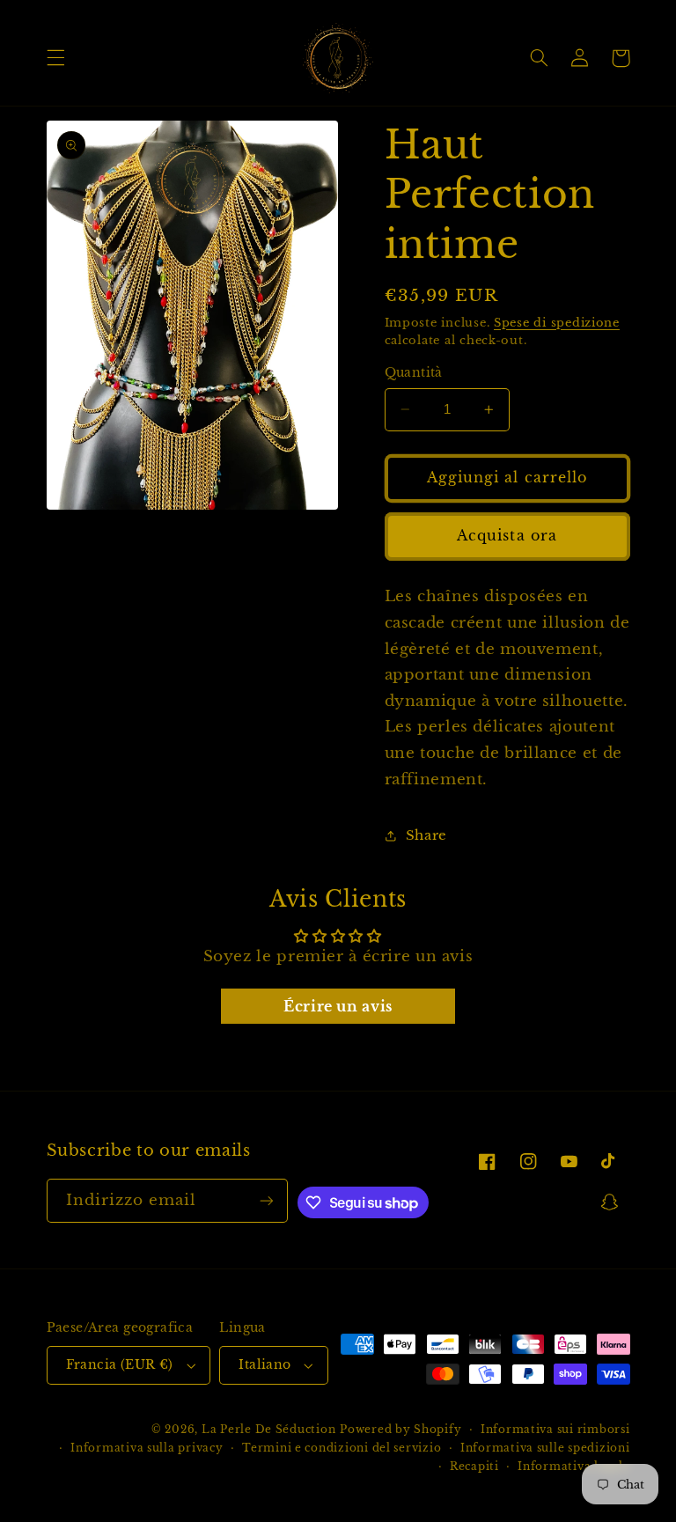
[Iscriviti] (266, 1200)
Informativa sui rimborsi (555, 1429)
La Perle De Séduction (268, 1429)
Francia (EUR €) (119, 1364)
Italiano (264, 1364)
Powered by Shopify (400, 1429)
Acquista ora (507, 535)
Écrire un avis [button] (338, 1006)
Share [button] (426, 835)
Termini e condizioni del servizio (341, 1448)
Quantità (414, 372)
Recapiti (474, 1466)
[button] (55, 58)
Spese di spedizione (557, 322)
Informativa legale (573, 1466)
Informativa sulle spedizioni (545, 1448)
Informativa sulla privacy (146, 1448)
